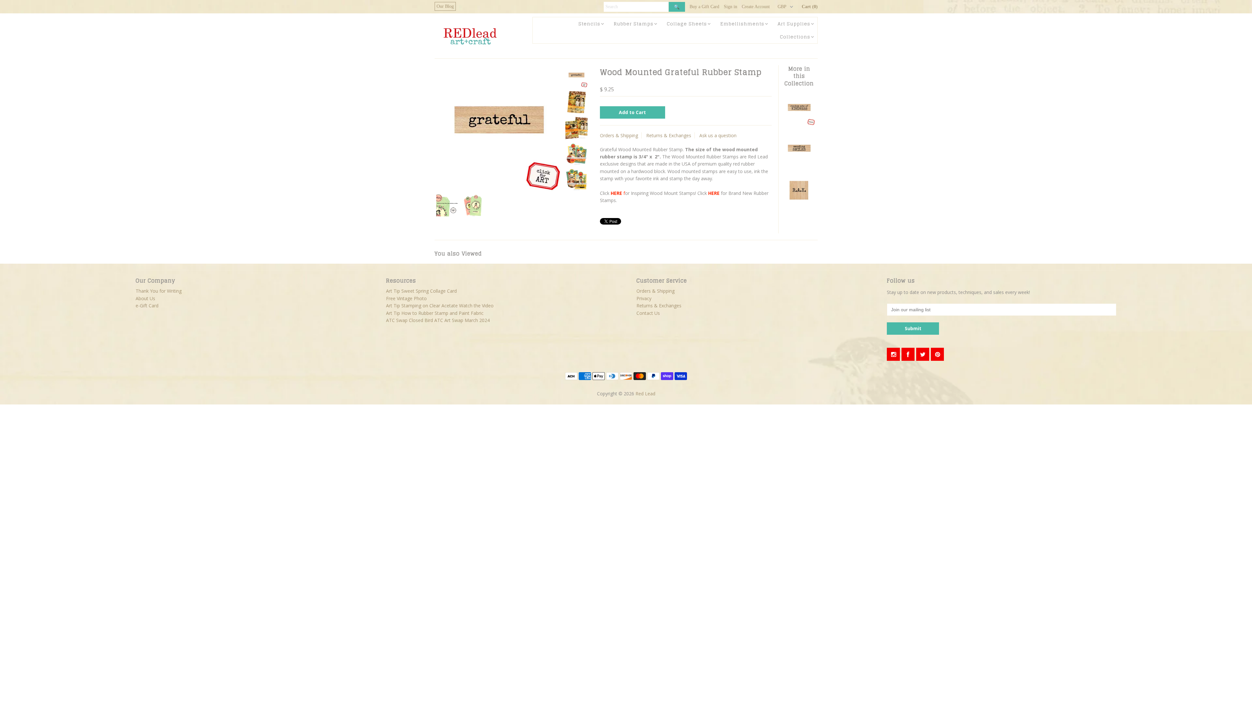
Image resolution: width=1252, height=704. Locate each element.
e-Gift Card (147, 305)
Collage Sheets (687, 24)
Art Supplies (794, 24)
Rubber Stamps (633, 24)
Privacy (643, 298)
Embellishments (742, 24)
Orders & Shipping (619, 135)
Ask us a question (718, 135)
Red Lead (645, 393)
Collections (795, 37)
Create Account (756, 6)
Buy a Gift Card (704, 6)
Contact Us (648, 313)
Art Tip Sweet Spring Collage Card (421, 291)
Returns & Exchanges (668, 135)
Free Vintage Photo (406, 298)
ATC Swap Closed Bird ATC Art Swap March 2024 (438, 320)
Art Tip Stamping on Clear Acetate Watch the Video (440, 305)
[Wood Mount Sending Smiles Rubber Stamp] (799, 164)
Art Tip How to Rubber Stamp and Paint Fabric (435, 313)
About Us (145, 298)
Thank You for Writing (159, 291)
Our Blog (445, 6)
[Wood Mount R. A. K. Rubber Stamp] (799, 205)
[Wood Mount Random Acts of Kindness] (799, 124)
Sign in (730, 6)
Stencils (589, 24)
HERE (616, 193)
